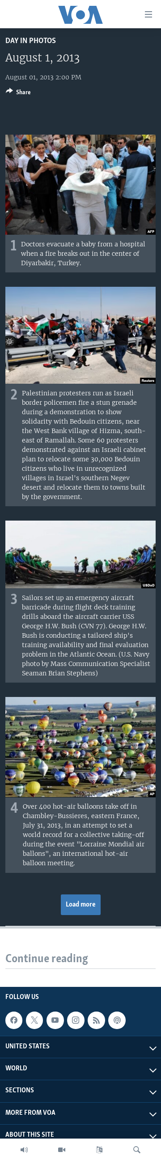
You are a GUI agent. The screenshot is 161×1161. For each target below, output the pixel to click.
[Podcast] (116, 1020)
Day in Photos (30, 41)
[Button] (18, 93)
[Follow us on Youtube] (55, 1020)
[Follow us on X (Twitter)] (34, 1020)
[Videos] (61, 1150)
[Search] (136, 1150)
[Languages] (99, 1150)
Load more (81, 904)
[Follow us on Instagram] (75, 1020)
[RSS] (96, 1020)
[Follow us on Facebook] (13, 1020)
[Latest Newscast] (24, 1150)
